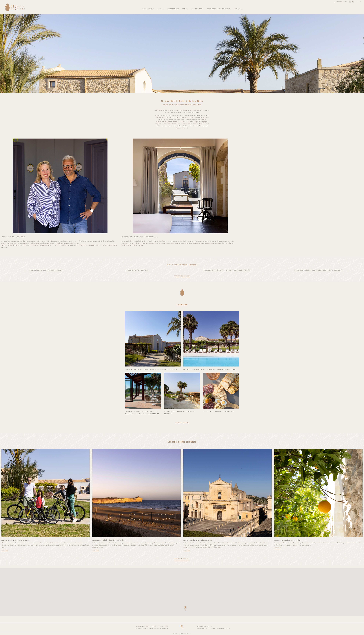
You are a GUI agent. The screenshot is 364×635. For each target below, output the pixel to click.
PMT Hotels (187, 633)
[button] (185, 608)
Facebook (199, 626)
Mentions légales (202, 628)
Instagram (208, 626)
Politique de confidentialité (220, 628)
